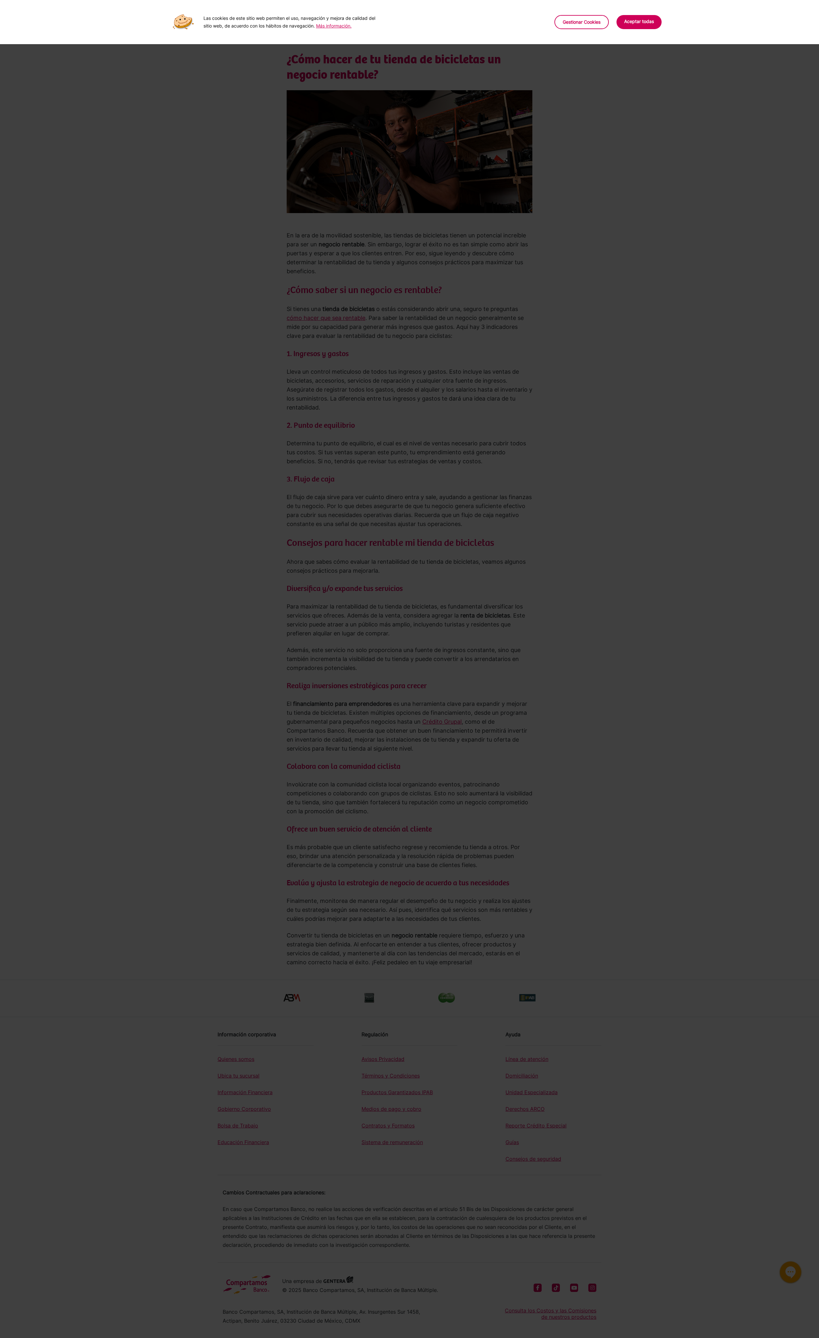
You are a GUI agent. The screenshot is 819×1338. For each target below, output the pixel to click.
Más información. (334, 25)
